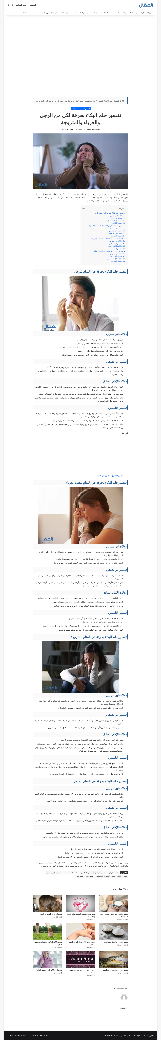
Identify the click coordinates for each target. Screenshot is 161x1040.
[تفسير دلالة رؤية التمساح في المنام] (113, 959)
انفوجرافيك (54, 13)
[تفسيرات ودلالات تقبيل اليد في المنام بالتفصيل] (80, 931)
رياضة (82, 13)
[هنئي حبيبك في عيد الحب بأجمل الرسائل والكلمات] (80, 903)
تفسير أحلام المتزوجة (86, 873)
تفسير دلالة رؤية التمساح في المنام (115, 970)
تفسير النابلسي (116, 223)
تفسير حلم (80, 876)
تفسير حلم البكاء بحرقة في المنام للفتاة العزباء (106, 226)
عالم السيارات (66, 13)
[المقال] (146, 5)
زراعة (46, 13)
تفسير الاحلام (26, 13)
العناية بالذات (103, 13)
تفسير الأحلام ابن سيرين (70, 873)
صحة (112, 13)
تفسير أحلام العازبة (99, 873)
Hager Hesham (92, 129)
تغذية (131, 13)
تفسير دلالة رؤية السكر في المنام (116, 942)
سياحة (118, 13)
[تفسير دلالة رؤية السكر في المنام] (113, 931)
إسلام (95, 13)
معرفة (125, 13)
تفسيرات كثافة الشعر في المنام (50, 914)
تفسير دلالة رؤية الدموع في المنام (110, 475)
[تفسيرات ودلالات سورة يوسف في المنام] (80, 959)
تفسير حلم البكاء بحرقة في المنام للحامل (108, 251)
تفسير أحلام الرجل (113, 873)
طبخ (137, 13)
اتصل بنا (10, 1035)
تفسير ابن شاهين (116, 218)
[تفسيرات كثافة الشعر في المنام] (47, 903)
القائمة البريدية (32, 1035)
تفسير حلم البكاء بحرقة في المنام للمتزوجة (107, 238)
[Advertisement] (80, 57)
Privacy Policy (20, 1035)
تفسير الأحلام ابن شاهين (54, 873)
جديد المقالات (21, 5)
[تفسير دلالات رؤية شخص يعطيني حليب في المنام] (113, 903)
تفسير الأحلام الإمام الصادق (119, 876)
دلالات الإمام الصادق (114, 221)
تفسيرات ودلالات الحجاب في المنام (49, 970)
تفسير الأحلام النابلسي (102, 876)
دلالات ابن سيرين (116, 216)
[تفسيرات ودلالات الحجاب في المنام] (47, 959)
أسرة (88, 13)
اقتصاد (75, 13)
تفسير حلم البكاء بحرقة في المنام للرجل (109, 213)
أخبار (150, 13)
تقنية (143, 13)
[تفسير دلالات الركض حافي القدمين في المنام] (47, 931)
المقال (135, 1035)
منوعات (38, 13)
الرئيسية (33, 5)
